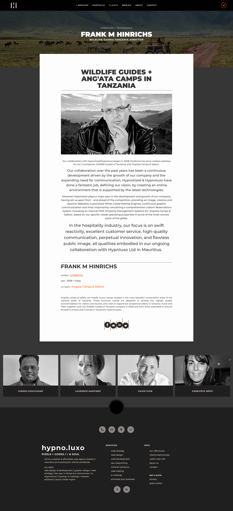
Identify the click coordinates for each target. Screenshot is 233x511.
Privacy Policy (29, 501)
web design (117, 455)
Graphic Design (82, 470)
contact (153, 467)
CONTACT (152, 5)
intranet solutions (120, 467)
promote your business (123, 479)
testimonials (124, 28)
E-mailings (73, 476)
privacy (153, 479)
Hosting (62, 476)
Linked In (76, 275)
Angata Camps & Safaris (87, 286)
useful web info (157, 459)
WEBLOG (126, 5)
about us (154, 463)
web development (120, 459)
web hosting (117, 471)
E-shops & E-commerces (76, 473)
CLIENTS (113, 5)
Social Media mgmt (65, 479)
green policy (156, 483)
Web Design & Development (58, 470)
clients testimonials (159, 455)
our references (157, 451)
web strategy (117, 451)
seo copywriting (119, 463)
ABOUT (139, 5)
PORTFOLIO (98, 5)
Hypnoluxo (107, 28)
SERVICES (83, 5)
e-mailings (116, 475)
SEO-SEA (58, 473)
